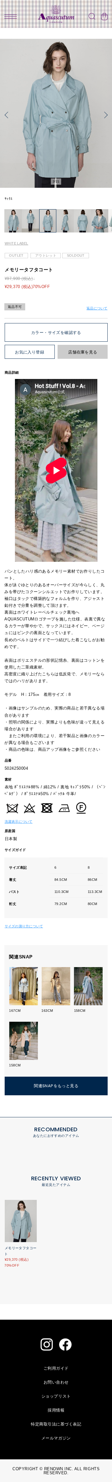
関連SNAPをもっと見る (56, 1086)
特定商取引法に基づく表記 (56, 1424)
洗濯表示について (19, 821)
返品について (96, 308)
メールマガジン (56, 1438)
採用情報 (56, 1410)
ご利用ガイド (56, 1368)
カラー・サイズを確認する (56, 332)
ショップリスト (56, 1396)
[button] (8, 115)
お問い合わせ (56, 1382)
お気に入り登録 (29, 352)
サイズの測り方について (24, 926)
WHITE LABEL (16, 243)
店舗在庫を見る (82, 352)
